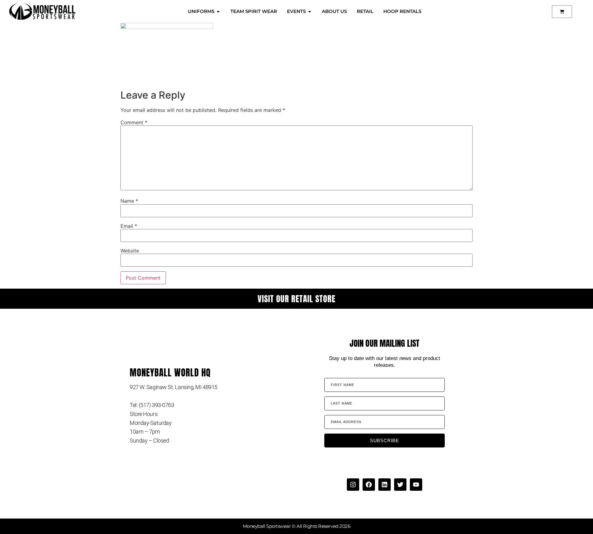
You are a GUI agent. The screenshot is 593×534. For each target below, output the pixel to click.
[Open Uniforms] (218, 11)
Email (128, 225)
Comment (133, 122)
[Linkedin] (384, 484)
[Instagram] (353, 484)
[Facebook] (369, 484)
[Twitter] (400, 484)
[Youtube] (416, 484)
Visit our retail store (296, 298)
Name (129, 200)
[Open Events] (309, 11)
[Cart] (562, 11)
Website (129, 250)
